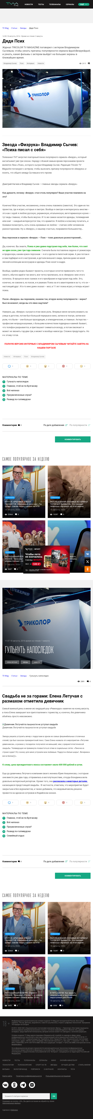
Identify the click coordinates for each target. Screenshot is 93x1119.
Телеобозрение (25, 1065)
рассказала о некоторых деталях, (70, 781)
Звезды (25, 662)
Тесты (17, 1060)
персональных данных (11, 1103)
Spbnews (14, 1110)
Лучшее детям (67, 1065)
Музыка (6, 1069)
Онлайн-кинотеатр (68, 1060)
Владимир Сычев (10, 63)
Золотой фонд (20, 1069)
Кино (53, 1060)
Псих (21, 63)
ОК (54, 1096)
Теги (73, 1069)
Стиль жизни (84, 1065)
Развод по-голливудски (19, 399)
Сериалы (43, 1060)
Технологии (8, 1065)
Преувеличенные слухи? (19, 395)
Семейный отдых (15, 835)
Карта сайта (7, 1076)
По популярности (78, 425)
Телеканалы (29, 1060)
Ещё (82, 4)
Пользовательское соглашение (58, 1076)
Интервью (30, 63)
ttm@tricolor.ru (17, 1044)
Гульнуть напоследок (18, 381)
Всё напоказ (13, 390)
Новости (41, 63)
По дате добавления (53, 425)
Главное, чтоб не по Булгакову (22, 386)
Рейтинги (35, 1069)
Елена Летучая (12, 662)
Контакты (62, 1069)
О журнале (49, 1069)
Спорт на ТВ (41, 1065)
